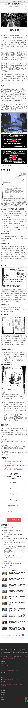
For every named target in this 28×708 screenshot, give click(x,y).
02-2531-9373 (5, 665)
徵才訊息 (3, 697)
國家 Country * (14, 500)
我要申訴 (3, 692)
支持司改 (20, 1)
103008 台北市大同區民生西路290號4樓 (10, 670)
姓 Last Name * (14, 482)
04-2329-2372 (5, 675)
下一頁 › (17, 638)
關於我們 (15, 1)
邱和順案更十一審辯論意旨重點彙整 (13, 469)
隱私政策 (3, 699)
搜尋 (25, 1)
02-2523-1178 (5, 663)
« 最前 (3, 635)
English (25, 6)
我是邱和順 (6, 441)
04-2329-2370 (5, 677)
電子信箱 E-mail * (14, 494)
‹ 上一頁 (8, 635)
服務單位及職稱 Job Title (14, 505)
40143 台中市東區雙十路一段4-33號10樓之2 (11, 679)
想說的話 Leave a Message (14, 511)
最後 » (23, 638)
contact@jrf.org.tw (6, 668)
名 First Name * (14, 488)
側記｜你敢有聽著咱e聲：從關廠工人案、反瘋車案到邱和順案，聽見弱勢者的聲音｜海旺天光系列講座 (17, 628)
